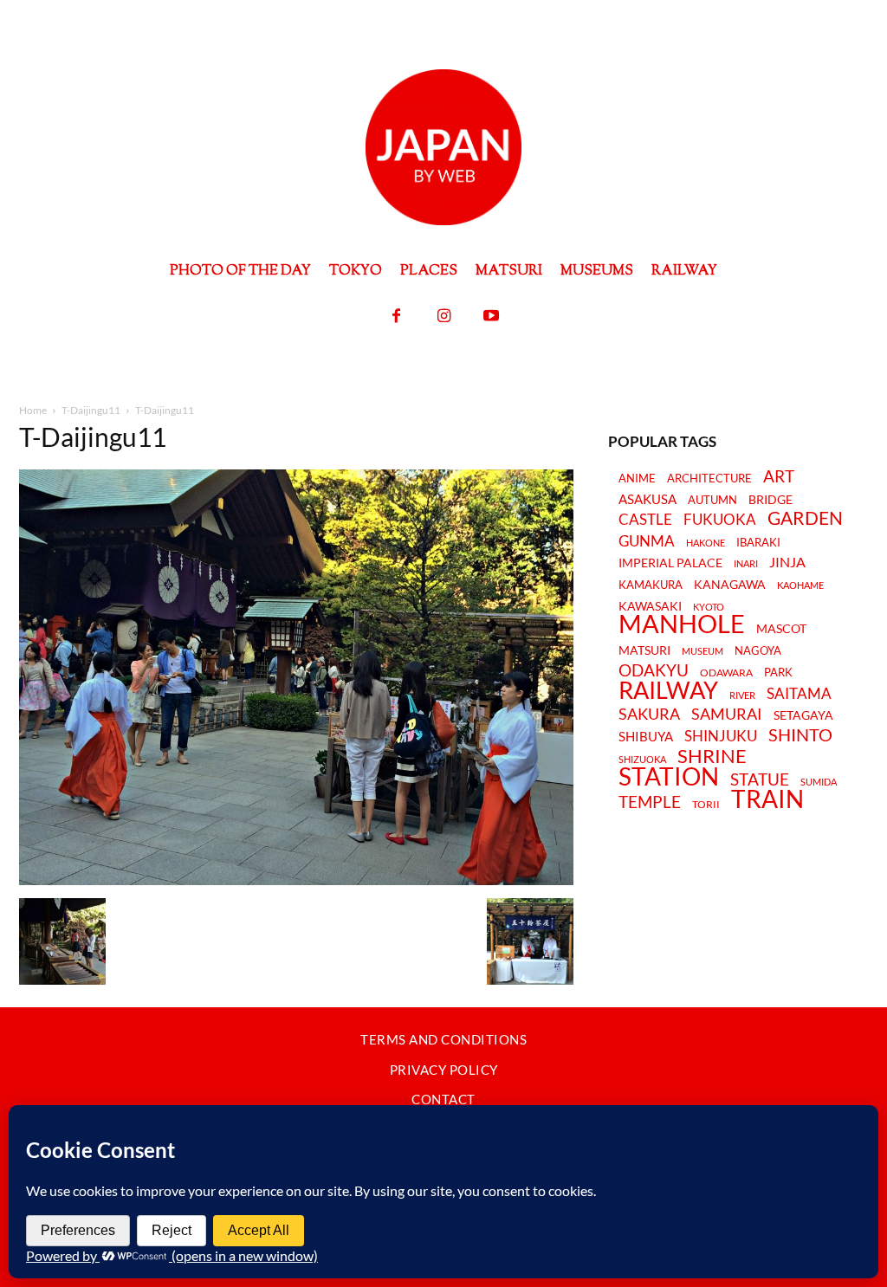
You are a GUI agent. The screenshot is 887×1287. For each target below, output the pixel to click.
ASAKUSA (647, 499)
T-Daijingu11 (91, 410)
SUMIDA (818, 781)
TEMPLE (649, 801)
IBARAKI (758, 542)
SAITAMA (799, 694)
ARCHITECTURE (709, 478)
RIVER (742, 695)
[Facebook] (396, 316)
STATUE (759, 779)
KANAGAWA (730, 584)
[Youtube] (491, 316)
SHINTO (800, 734)
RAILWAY (668, 690)
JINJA (787, 562)
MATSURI (644, 651)
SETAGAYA (803, 716)
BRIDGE (770, 500)
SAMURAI (726, 714)
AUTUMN (712, 499)
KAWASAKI (650, 606)
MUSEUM (702, 651)
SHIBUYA (645, 737)
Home (33, 410)
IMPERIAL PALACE (670, 563)
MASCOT (781, 629)
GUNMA (646, 542)
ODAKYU (653, 670)
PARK (778, 672)
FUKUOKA (719, 519)
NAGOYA (758, 650)
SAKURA (649, 714)
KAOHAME (800, 585)
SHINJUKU (720, 737)
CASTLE (645, 519)
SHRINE (712, 756)
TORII (706, 804)
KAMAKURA (650, 584)
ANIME (637, 478)
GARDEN (805, 518)
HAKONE (705, 543)
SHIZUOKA (642, 759)
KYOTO (708, 607)
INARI (746, 563)
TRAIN (767, 798)
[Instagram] (443, 316)
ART (778, 476)
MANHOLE (681, 624)
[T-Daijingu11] (296, 880)
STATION (668, 776)
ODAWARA (726, 673)
